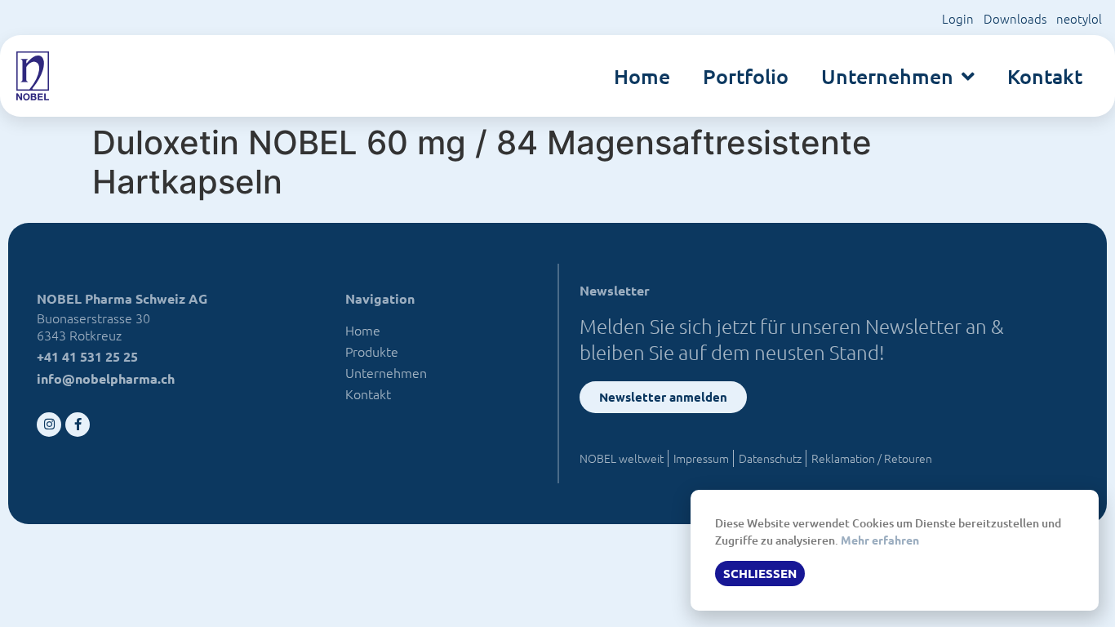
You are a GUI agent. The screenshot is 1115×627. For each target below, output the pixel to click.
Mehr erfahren (880, 539)
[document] (557, 313)
